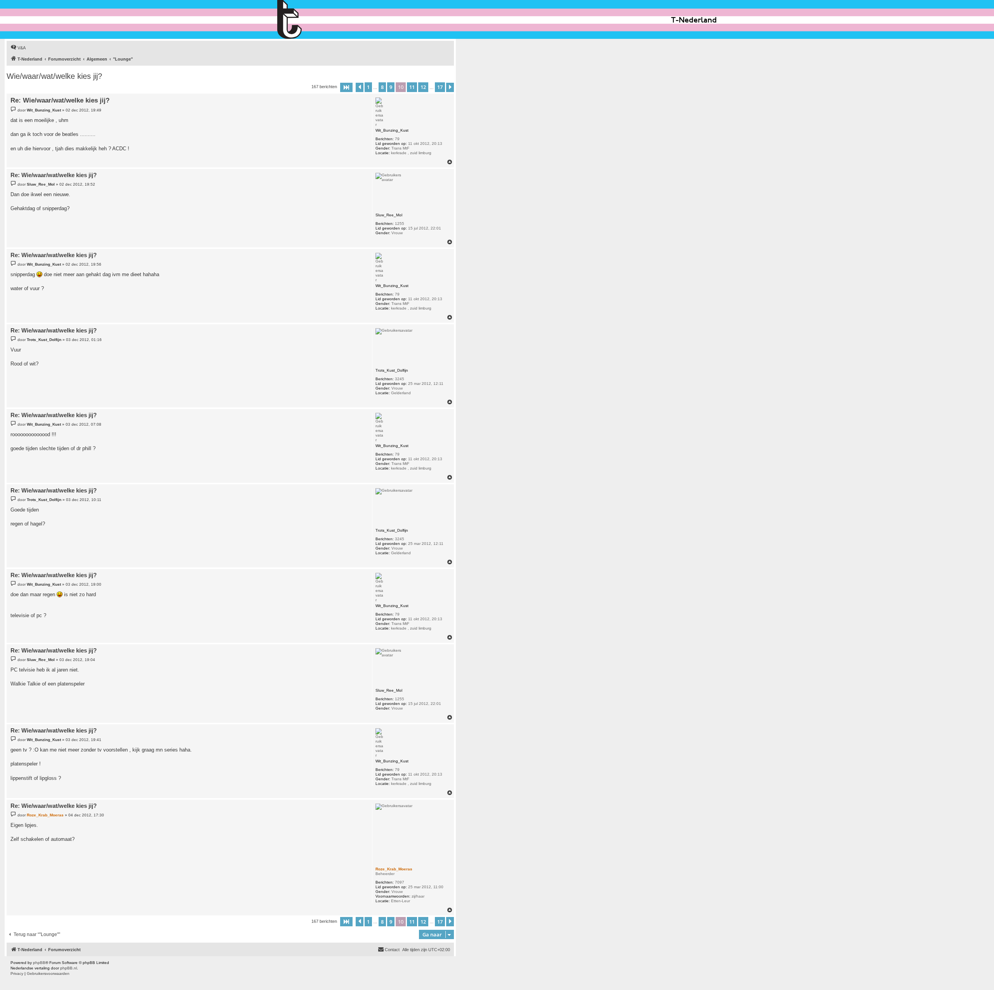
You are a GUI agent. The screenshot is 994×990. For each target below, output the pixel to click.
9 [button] (390, 87)
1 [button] (368, 87)
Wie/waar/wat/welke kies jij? (54, 76)
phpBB (39, 962)
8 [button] (382, 87)
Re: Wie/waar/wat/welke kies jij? (59, 100)
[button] (346, 87)
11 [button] (412, 87)
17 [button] (440, 87)
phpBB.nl (68, 968)
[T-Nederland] (306, 19)
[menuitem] (18, 47)
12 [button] (423, 87)
